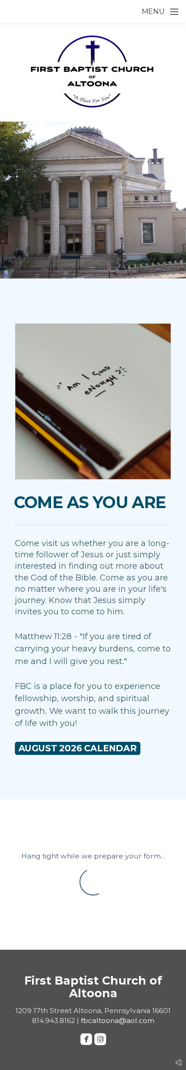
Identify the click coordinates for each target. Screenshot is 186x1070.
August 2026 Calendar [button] (78, 748)
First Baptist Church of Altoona (93, 987)
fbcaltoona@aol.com (117, 1020)
